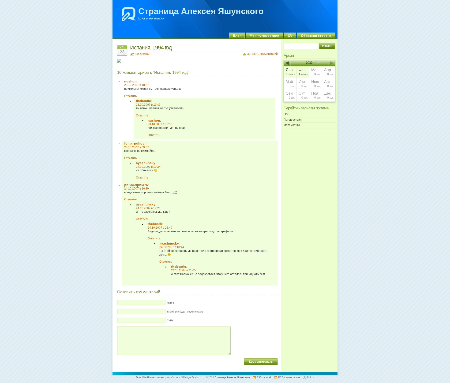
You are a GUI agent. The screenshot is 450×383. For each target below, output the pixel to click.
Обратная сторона (316, 35)
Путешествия (293, 119)
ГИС (286, 114)
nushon (130, 81)
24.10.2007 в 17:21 (148, 208)
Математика (292, 125)
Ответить (130, 96)
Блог (237, 35)
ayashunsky (145, 163)
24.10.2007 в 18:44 (171, 247)
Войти (310, 377)
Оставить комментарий (262, 54)
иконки (160, 377)
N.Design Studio (190, 377)
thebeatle (143, 101)
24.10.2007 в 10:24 (148, 166)
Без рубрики (142, 53)
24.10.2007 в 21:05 (183, 270)
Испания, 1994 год (151, 48)
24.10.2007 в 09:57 (136, 147)
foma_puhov (134, 143)
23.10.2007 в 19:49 (148, 104)
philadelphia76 (136, 185)
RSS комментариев (289, 377)
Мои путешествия (264, 35)
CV (290, 35)
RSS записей (264, 377)
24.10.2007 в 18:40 (160, 227)
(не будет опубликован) (185, 311)
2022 (309, 62)
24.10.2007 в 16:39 (136, 188)
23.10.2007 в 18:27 (136, 85)
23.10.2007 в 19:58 (160, 124)
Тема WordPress (145, 377)
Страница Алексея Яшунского (201, 11)
